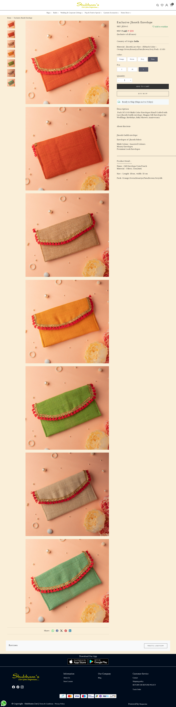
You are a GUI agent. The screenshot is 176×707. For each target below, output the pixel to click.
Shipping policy (138, 681)
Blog (99, 678)
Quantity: (121, 76)
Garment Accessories (111, 13)
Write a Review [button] (156, 646)
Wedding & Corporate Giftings (70, 13)
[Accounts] (166, 5)
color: (119, 55)
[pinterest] (66, 631)
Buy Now (143, 94)
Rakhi (55, 13)
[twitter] (61, 631)
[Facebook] (13, 687)
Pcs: (118, 65)
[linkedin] (70, 631)
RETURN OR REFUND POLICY (144, 685)
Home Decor (125, 13)
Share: (47, 631)
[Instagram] (22, 687)
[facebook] (57, 631)
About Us (66, 678)
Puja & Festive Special (92, 13)
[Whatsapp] (53, 631)
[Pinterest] (18, 687)
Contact (135, 678)
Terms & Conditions (46, 704)
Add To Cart (143, 86)
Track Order (137, 689)
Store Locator (68, 681)
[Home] (88, 5)
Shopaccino (143, 704)
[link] (157, 5)
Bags (48, 13)
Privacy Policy (60, 704)
